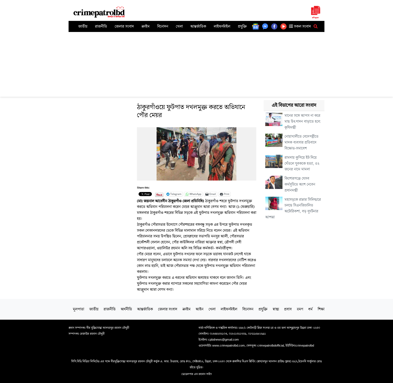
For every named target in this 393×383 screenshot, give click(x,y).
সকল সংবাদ (302, 26)
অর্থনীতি (126, 309)
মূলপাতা (78, 309)
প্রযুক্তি (242, 26)
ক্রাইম (145, 26)
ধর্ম (310, 309)
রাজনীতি (101, 26)
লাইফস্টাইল (222, 26)
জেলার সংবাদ (124, 26)
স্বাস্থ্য (276, 309)
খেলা (179, 26)
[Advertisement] (196, 62)
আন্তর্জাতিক (198, 26)
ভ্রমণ (300, 309)
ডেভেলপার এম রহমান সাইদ (196, 374)
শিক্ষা (321, 309)
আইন (199, 309)
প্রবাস (288, 309)
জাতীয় (82, 26)
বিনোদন (162, 26)
